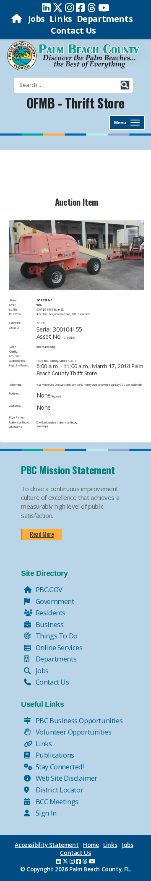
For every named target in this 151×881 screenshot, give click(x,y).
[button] (125, 85)
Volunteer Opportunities (72, 732)
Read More (42, 534)
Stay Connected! (59, 766)
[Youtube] (103, 7)
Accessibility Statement (46, 845)
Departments (105, 18)
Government (54, 601)
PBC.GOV (48, 589)
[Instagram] (69, 7)
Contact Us (73, 30)
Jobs (36, 18)
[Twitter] (58, 7)
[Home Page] (17, 18)
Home (91, 845)
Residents (49, 612)
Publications (54, 755)
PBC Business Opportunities (78, 720)
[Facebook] (80, 7)
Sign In (45, 813)
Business (48, 624)
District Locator (58, 790)
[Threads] (91, 7)
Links (60, 18)
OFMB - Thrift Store (75, 102)
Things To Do (56, 635)
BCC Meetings (56, 801)
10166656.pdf (42, 426)
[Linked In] (46, 7)
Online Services (58, 647)
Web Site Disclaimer (65, 778)
